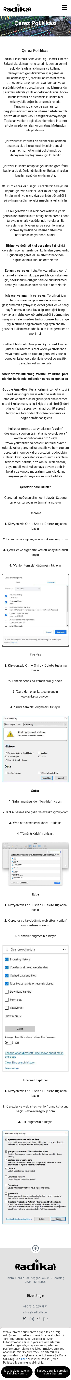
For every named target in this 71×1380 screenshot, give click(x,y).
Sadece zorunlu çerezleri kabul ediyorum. (52, 1372)
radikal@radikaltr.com (35, 1312)
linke (24, 1359)
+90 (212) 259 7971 (35, 1306)
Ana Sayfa (29, 31)
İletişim (43, 31)
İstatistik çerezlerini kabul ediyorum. (17, 1372)
